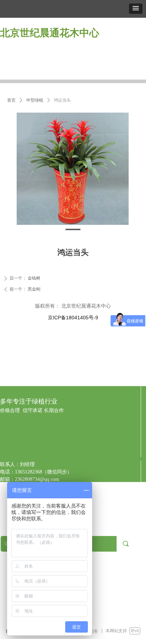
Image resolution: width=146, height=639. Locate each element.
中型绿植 (34, 100)
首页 (11, 100)
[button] (135, 9)
